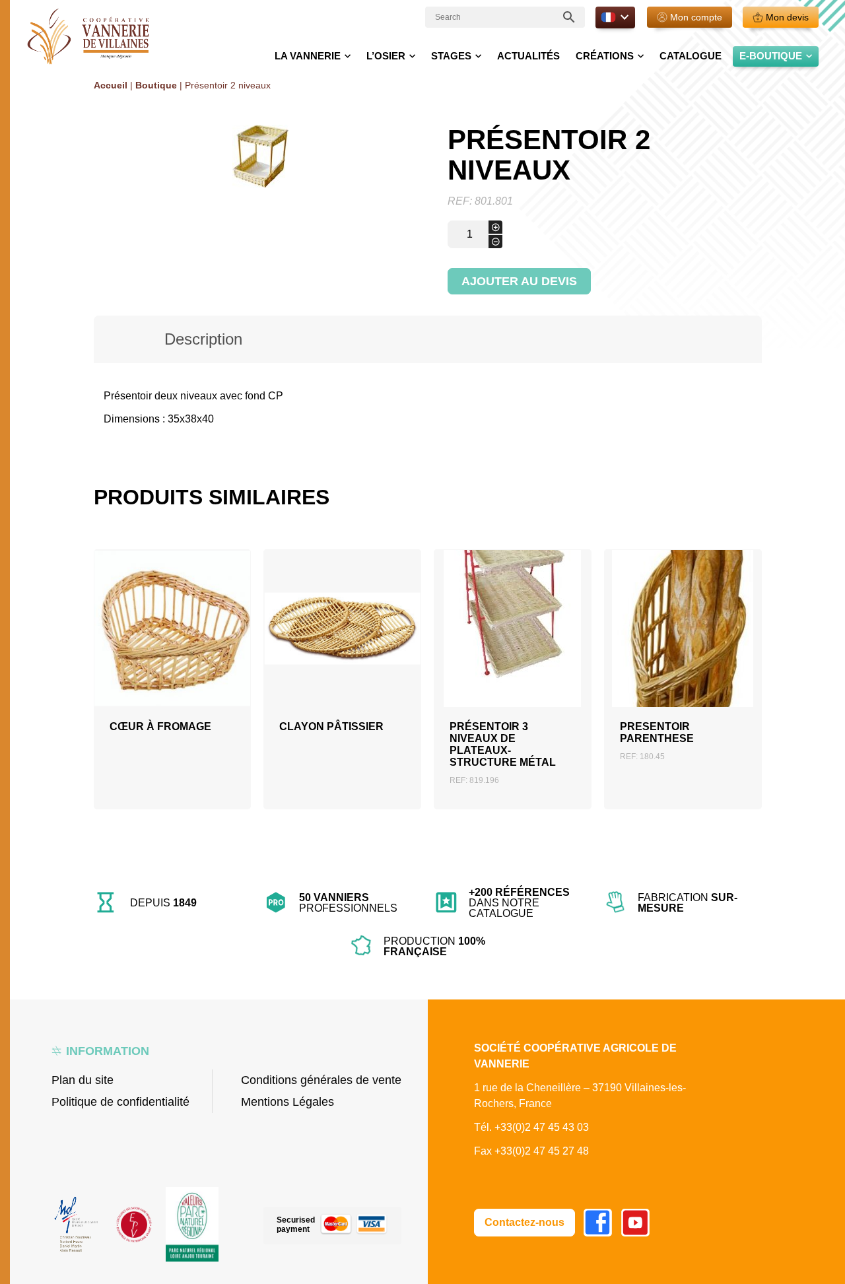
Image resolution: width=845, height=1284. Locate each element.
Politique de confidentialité (120, 1101)
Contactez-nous (524, 1222)
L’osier (385, 55)
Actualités (528, 55)
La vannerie (308, 55)
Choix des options (172, 668)
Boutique (156, 85)
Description (203, 339)
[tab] (204, 339)
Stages (451, 55)
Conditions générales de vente (321, 1080)
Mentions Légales (287, 1101)
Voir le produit (172, 699)
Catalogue (690, 55)
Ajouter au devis (519, 281)
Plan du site (82, 1080)
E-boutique (770, 55)
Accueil (110, 85)
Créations (605, 55)
